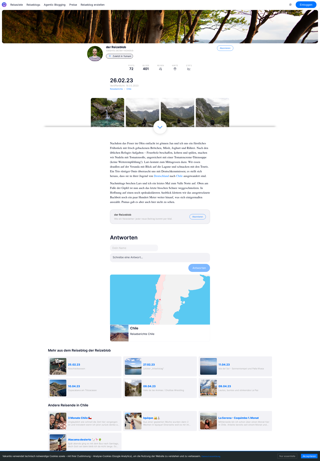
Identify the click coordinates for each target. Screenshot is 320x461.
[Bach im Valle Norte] (107, 114)
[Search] (290, 4)
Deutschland (161, 176)
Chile (179, 176)
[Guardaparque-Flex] (212, 114)
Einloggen (306, 4)
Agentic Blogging (55, 4)
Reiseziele (16, 4)
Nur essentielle (287, 456)
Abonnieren (225, 48)
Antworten (199, 268)
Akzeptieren (309, 456)
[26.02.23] (142, 114)
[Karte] (160, 300)
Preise (73, 4)
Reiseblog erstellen (92, 4)
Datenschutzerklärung (211, 456)
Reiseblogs (33, 4)
